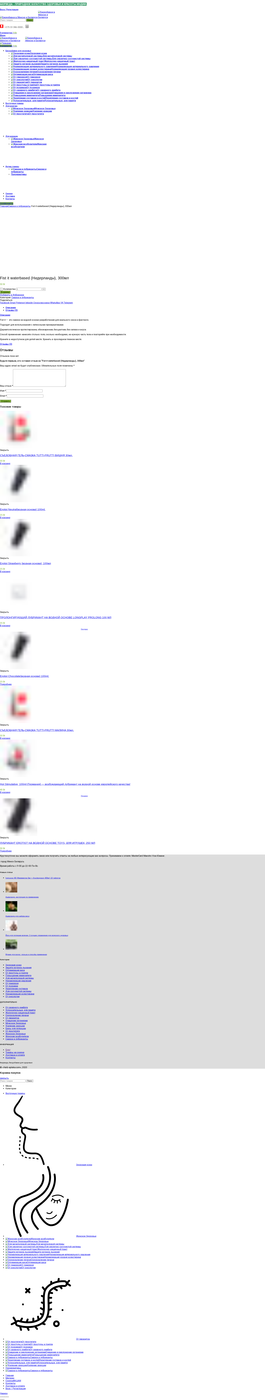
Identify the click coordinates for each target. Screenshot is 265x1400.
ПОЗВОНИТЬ (6, 203)
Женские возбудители (17, 1036)
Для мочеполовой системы (20, 978)
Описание (11, 307)
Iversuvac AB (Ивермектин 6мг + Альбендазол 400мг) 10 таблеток (33, 878)
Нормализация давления (18, 980)
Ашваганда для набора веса (17, 916)
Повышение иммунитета (18, 975)
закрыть (4, 1078)
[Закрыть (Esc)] (1, 1396)
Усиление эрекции (15, 1026)
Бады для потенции (16, 1028)
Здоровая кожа (13, 965)
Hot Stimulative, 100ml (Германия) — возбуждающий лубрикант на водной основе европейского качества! (65, 784)
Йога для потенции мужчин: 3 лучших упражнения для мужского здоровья (37, 935)
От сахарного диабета (17, 1007)
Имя (3, 390)
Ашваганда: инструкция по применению (22, 897)
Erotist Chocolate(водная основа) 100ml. (24, 676)
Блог (8, 1049)
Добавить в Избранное (12, 295)
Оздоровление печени (17, 1015)
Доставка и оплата (15, 1055)
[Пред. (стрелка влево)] (1, 1399)
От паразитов (12, 1018)
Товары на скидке (15, 1052)
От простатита (13, 1031)
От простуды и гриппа (17, 973)
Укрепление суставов (17, 988)
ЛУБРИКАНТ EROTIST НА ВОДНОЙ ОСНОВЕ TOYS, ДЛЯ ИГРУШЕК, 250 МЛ (47, 843)
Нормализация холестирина (20, 994)
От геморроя (12, 983)
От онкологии (12, 996)
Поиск (29, 20)
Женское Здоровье (16, 1033)
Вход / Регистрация (16, 1388)
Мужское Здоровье (16, 1023)
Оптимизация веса (15, 970)
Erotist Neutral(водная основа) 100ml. (22, 509)
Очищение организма (17, 1020)
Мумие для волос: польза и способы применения (26, 954)
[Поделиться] (3, 1396)
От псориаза (12, 986)
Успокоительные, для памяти (20, 1010)
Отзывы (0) (12, 310)
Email (3, 396)
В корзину (5, 292)
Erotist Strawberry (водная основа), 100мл (25, 563)
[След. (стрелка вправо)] (3, 1399)
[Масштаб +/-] (8, 1396)
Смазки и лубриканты (19, 206)
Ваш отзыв (6, 386)
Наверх (4, 1393)
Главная (4, 206)
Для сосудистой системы (18, 991)
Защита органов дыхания (18, 967)
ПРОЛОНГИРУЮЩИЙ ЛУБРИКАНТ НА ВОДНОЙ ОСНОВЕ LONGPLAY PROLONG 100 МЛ (55, 617)
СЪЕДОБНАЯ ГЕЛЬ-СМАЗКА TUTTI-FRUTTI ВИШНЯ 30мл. (36, 455)
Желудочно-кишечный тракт (20, 1012)
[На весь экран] (5, 1396)
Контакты (11, 1057)
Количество (9, 289)
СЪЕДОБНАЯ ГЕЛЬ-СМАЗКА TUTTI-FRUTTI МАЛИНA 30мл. (37, 730)
